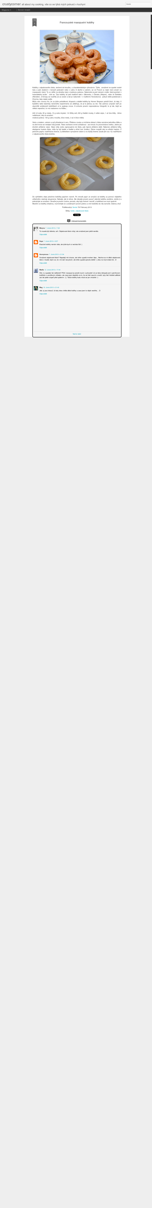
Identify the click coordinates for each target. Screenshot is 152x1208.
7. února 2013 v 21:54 (56, 254)
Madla (41, 269)
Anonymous (43, 254)
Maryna (42, 228)
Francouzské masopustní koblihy (77, 22)
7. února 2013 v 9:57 (50, 241)
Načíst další (77, 334)
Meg (40, 287)
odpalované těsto (82, 211)
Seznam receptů (24, 10)
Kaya (41, 241)
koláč (73, 211)
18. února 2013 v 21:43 (51, 287)
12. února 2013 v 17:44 (52, 269)
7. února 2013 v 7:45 (52, 228)
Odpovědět (43, 234)
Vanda (74, 207)
